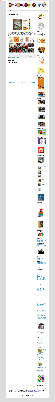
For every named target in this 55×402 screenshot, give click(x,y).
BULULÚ (43, 361)
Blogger (32, 395)
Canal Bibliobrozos (20, 10)
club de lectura (39, 278)
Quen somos (11, 10)
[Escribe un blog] (29, 56)
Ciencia (43, 277)
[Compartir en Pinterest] (31, 56)
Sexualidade (41, 314)
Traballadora (42, 316)
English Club (44, 289)
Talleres (43, 314)
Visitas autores (44, 318)
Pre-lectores (17, 57)
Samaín (38, 314)
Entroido (41, 290)
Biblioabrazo (40, 342)
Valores (45, 317)
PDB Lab (45, 305)
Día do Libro (42, 288)
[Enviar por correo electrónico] (28, 56)
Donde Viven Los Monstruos (40, 336)
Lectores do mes (40, 300)
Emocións (41, 289)
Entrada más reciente (11, 82)
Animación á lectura (13, 57)
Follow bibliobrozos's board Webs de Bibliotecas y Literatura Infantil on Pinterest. (41, 240)
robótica (45, 313)
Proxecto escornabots (31, 10)
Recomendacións (40, 312)
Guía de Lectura (40, 295)
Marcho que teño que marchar (44, 167)
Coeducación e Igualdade (40, 279)
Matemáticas (42, 302)
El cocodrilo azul (40, 370)
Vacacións (42, 317)
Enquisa (38, 290)
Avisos (42, 273)
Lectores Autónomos (43, 299)
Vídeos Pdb (39, 318)
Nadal (44, 304)
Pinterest (42, 307)
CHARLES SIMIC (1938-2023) (42, 346)
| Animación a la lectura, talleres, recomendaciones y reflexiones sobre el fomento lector (41, 356)
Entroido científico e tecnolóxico (43, 180)
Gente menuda (44, 337)
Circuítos (45, 277)
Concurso (43, 280)
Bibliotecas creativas (43, 274)
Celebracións (39, 277)
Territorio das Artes (41, 315)
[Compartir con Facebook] (30, 56)
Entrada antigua (33, 82)
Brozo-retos (39, 276)
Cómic (45, 279)
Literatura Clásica (43, 301)
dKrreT (45, 288)
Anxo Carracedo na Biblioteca (44, 171)
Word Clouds (38, 319)
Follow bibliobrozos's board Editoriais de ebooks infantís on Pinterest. (41, 263)
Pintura (45, 307)
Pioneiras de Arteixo (43, 184)
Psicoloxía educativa (40, 311)
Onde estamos (15, 10)
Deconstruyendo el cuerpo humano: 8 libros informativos (44, 351)
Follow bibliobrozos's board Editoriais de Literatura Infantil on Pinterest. (41, 258)
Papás (42, 305)
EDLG (38, 289)
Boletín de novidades (26, 10)
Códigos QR (44, 278)
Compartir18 (39, 280)
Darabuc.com (40, 366)
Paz (43, 305)
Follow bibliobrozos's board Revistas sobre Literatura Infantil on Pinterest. (41, 245)
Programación (44, 310)
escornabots (44, 291)
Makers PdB (36, 10)
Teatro (45, 314)
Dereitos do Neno (44, 284)
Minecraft (42, 303)
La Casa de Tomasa (41, 332)
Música (41, 304)
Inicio (8, 10)
